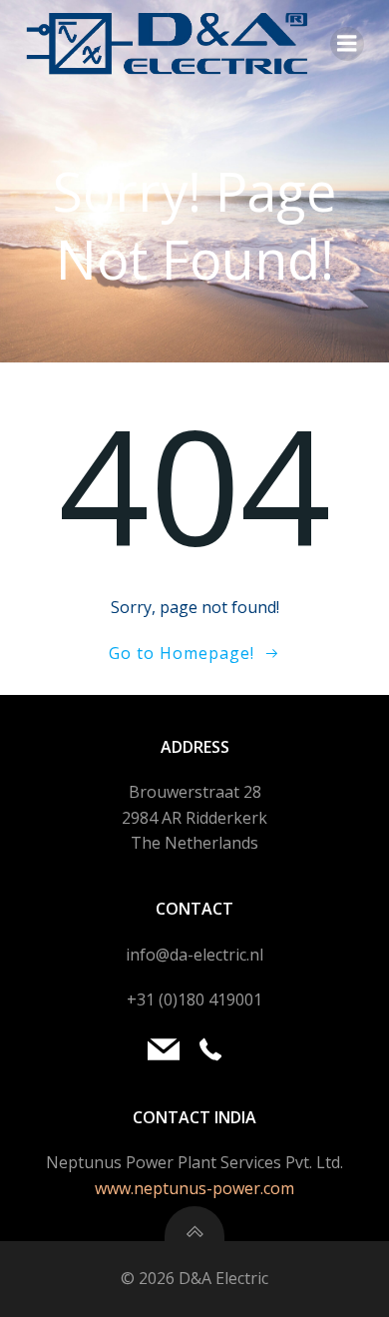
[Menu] (347, 44)
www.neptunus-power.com (194, 1188)
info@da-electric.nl (194, 955)
